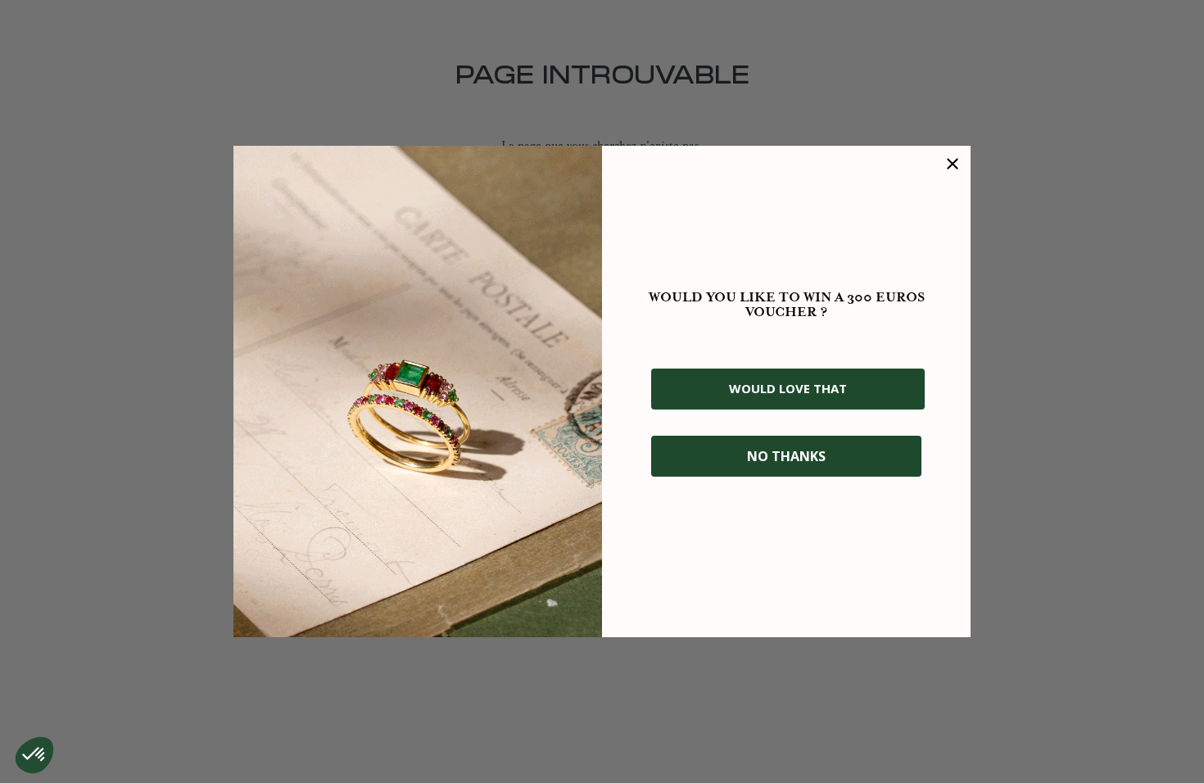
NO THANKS (786, 456)
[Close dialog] (952, 163)
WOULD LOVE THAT (788, 388)
